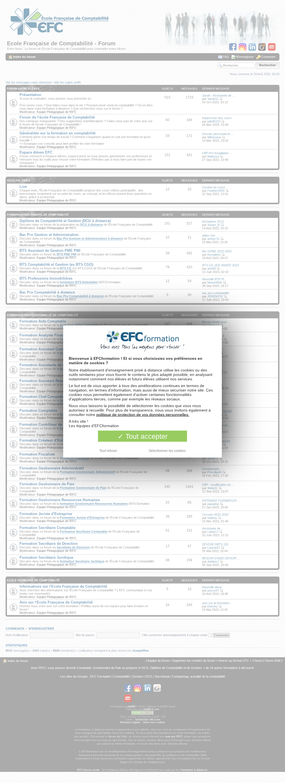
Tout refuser (108, 451)
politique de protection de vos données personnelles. (142, 414)
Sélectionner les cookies (167, 451)
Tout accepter (146, 436)
